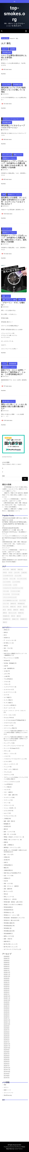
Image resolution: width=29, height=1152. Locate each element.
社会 (5, 881)
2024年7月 (6, 1006)
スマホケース (7, 725)
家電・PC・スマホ (9, 834)
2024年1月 (6, 1018)
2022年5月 (6, 1058)
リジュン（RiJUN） (9, 808)
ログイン (6, 1087)
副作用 (13, 603)
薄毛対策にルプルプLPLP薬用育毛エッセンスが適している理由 (13, 90)
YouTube (6, 660)
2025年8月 (6, 980)
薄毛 (13, 616)
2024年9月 (6, 1002)
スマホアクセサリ (8, 723)
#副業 (13, 569)
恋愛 (5, 842)
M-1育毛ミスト (8, 643)
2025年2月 (6, 992)
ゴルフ (5, 578)
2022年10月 (7, 1048)
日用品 (5, 857)
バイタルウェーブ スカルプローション (13, 119)
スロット (12, 578)
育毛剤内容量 (7, 907)
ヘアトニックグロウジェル (9, 597)
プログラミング (8, 774)
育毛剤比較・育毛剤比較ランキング (13, 917)
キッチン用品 (7, 700)
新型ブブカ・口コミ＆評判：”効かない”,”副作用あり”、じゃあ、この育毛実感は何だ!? (13, 372)
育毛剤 (20, 612)
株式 (9, 609)
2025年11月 (7, 974)
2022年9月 (6, 1050)
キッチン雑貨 (7, 702)
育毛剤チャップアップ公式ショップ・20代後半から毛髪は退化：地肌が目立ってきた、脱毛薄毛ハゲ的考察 (14, 239)
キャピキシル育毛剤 (9, 705)
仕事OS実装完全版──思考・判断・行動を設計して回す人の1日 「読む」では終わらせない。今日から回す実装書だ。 (14, 505)
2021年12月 (7, 1067)
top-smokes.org (14, 13)
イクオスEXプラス (8, 575)
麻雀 (5, 622)
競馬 (5, 612)
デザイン (6, 751)
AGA (5, 632)
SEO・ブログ (7, 648)
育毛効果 (6, 616)
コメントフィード (8, 1092)
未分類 (5, 859)
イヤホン (6, 684)
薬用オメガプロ (8, 936)
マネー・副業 (7, 792)
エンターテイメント (9, 692)
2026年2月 (6, 968)
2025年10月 (7, 976)
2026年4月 (6, 964)
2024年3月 (6, 1014)
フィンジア (6, 594)
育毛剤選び (7, 928)
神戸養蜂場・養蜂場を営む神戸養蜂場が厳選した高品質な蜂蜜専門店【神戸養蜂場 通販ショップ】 (15, 524)
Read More (3, 73)
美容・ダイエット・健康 (9, 299)
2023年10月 (7, 1024)
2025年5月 (6, 986)
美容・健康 (22, 299)
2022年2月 (6, 1064)
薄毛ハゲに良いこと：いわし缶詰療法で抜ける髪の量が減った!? (14, 406)
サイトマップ (5, 548)
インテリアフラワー (9, 687)
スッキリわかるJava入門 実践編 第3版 (14, 720)
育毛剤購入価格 (8, 923)
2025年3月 (6, 990)
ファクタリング (15, 591)
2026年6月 (6, 960)
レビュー (6, 603)
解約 (19, 616)
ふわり (16, 572)
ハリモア (6, 756)
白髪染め (6, 878)
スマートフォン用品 (9, 728)
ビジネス (6, 761)
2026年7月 (6, 958)
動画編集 (6, 823)
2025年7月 (6, 982)
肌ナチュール (12, 612)
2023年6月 (6, 1032)
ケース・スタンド (8, 715)
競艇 (22, 609)
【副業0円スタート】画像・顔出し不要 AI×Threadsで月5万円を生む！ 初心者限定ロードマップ (14, 532)
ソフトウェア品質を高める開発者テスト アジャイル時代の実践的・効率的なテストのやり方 (16, 732)
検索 (3, 476)
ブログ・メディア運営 (10, 769)
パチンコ (6, 591)
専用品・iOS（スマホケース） (12, 839)
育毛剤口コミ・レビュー (9, 158)
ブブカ (4, 363)
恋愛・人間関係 (8, 845)
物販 (5, 867)
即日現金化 (21, 603)
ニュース (16, 581)
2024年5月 (6, 1010)
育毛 (5, 894)
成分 (25, 606)
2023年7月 (6, 1030)
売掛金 (12, 606)
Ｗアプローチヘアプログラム (11, 949)
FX (10, 572)
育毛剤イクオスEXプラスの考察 (12, 904)
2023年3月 (6, 1038)
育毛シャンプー (18, 154)
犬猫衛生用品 (7, 870)
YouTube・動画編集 (9, 663)
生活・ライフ (7, 875)
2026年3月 (6, 966)
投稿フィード (7, 1090)
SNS (5, 651)
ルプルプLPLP (6, 84)
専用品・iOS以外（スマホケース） (13, 837)
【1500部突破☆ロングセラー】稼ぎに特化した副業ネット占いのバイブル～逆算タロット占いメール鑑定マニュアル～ (15, 489)
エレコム (18, 575)
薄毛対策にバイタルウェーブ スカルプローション (13, 126)
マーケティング (8, 797)
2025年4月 (6, 988)
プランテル (7, 772)
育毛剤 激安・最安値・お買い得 (12, 902)
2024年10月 (7, 1000)
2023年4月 (6, 1036)
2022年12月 (7, 1044)
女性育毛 (12, 49)
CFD (5, 572)
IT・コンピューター (9, 640)
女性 (19, 606)
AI (4, 635)
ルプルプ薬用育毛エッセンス (10, 600)
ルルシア (5, 49)
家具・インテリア (8, 831)
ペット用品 (7, 787)
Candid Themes (18, 1149)
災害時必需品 (7, 865)
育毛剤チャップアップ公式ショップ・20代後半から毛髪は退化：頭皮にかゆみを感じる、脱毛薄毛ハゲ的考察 (14, 164)
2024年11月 (7, 998)
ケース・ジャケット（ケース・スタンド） (15, 710)
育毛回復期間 (7, 933)
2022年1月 (6, 1065)
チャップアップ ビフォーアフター (13, 745)
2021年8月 (6, 1075)
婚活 (5, 829)
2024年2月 (6, 1016)
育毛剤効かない (8, 912)
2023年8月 (6, 1028)
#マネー (6, 569)
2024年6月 (6, 1008)
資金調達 (23, 619)
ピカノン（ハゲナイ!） (10, 764)
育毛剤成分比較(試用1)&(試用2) (10, 528)
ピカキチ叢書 (5, 462)
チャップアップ (7, 154)
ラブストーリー (8, 805)
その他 (5, 671)
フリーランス (15, 594)
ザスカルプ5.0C (8, 717)
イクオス (6, 681)
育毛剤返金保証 (8, 925)
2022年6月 (6, 1056)
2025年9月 (6, 978)
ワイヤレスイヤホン (9, 816)
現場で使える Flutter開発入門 (11, 873)
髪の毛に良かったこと (8, 401)
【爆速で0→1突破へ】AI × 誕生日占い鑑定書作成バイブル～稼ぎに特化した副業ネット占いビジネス (15, 495)
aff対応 (6, 629)
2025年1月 (6, 994)
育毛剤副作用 (12, 363)
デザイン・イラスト (9, 753)
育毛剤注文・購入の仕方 (10, 920)
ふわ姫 (24, 572)
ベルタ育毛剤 (7, 784)
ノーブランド (7, 585)
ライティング (7, 800)
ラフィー (6, 802)
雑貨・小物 (7, 938)
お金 (5, 665)
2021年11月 (7, 1069)
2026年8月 (6, 956)
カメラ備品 (7, 697)
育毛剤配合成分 (7, 52)
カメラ (5, 694)
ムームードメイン (7, 456)
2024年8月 (6, 1004)
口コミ (5, 606)
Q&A (4, 194)
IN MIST (6, 637)
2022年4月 (6, 1059)
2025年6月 (6, 984)
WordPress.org (8, 1095)
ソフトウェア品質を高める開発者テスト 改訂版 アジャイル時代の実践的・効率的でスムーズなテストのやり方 (16, 738)
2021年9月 (6, 1073)
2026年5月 (6, 962)
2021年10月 (7, 1071)
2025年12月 (7, 972)
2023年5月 (6, 1034)
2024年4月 (6, 1012)
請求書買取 (6, 619)
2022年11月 (7, 1046)
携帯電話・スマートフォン (11, 847)
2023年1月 (6, 1042)
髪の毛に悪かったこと (10, 944)
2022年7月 (6, 1054)
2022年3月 (6, 1061)
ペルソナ (6, 789)
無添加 (15, 609)
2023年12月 (7, 1020)
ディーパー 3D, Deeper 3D (11, 748)
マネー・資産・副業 (9, 795)
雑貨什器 (6, 941)
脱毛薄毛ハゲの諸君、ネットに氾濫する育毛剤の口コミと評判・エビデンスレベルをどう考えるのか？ (14, 201)
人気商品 (6, 818)
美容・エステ (6, 296)
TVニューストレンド (9, 658)
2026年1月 (6, 970)
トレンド (6, 581)
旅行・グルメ (7, 854)
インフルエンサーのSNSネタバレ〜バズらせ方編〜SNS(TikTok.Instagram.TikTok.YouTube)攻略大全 (14, 538)
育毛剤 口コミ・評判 (9, 899)
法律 (5, 862)
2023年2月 (6, 1040)
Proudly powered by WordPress (12, 1147)
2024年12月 (7, 996)
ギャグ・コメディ (8, 708)
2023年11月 (7, 1022)
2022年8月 (6, 1052)
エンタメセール (8, 689)
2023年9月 (6, 1026)
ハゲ (15, 585)
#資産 (20, 569)
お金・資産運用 (8, 668)
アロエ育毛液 (7, 679)
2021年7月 (6, 1077)
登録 (5, 1084)
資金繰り (15, 619)
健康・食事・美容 (8, 821)
